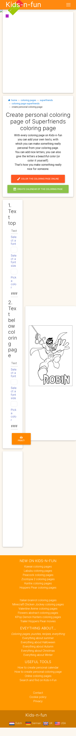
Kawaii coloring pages (38, 566)
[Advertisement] (38, 52)
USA (63, 723)
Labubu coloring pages (38, 570)
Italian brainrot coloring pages (38, 600)
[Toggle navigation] (68, 4)
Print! (21, 440)
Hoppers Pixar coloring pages (38, 587)
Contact (38, 692)
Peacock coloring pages (38, 575)
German (36, 723)
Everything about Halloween (38, 642)
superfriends (46, 100)
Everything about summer (38, 638)
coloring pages (28, 100)
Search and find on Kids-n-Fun (38, 680)
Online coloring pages (38, 676)
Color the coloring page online (39, 178)
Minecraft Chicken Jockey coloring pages (38, 604)
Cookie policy (38, 697)
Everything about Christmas (38, 650)
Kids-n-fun (23, 4)
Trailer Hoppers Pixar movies (38, 621)
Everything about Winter (38, 655)
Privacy (38, 701)
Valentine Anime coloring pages (38, 608)
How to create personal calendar (38, 667)
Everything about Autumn (38, 646)
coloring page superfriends (26, 103)
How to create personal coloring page (38, 671)
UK (50, 723)
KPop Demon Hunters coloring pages (38, 617)
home (13, 100)
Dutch (18, 723)
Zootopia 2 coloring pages (38, 579)
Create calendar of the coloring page (39, 189)
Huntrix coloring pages (38, 583)
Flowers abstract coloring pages (38, 613)
